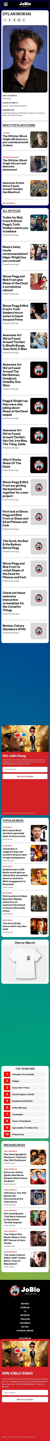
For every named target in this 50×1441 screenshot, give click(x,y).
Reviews (25, 1315)
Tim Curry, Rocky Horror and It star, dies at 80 (15, 926)
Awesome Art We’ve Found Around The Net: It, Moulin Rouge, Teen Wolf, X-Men (15, 342)
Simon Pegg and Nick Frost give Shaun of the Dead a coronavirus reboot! (15, 283)
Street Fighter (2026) (23, 1094)
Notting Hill (7, 113)
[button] (6, 4)
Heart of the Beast (21, 1121)
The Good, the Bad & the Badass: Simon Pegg (15, 544)
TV (25, 1311)
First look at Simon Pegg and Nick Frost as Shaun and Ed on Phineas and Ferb (15, 518)
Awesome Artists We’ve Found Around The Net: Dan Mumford (13, 187)
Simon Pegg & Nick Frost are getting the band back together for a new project (15, 489)
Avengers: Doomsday (23, 1074)
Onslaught (17, 1114)
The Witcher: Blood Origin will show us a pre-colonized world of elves (15, 141)
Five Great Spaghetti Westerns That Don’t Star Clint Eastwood (15, 1157)
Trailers (25, 1319)
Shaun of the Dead (20, 113)
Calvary (32, 113)
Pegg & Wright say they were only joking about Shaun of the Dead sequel (15, 408)
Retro (25, 1327)
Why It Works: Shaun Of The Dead (12, 463)
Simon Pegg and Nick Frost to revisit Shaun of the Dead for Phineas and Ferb (14, 570)
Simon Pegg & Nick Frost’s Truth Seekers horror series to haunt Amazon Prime (15, 312)
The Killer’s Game (15, 115)
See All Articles (9, 203)
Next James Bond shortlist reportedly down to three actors (14, 833)
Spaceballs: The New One (25, 1127)
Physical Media (25, 1330)
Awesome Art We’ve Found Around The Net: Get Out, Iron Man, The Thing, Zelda (15, 437)
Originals (25, 1323)
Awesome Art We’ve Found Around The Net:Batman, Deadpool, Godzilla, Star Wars (12, 375)
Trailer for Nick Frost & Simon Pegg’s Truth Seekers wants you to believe (15, 224)
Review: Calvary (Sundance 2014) (14, 627)
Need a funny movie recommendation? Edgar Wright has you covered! (15, 254)
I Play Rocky (18, 1134)
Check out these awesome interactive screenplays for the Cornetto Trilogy (14, 601)
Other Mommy (19, 1107)
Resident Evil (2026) (22, 1101)
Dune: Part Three (20, 1087)
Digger (15, 1081)
